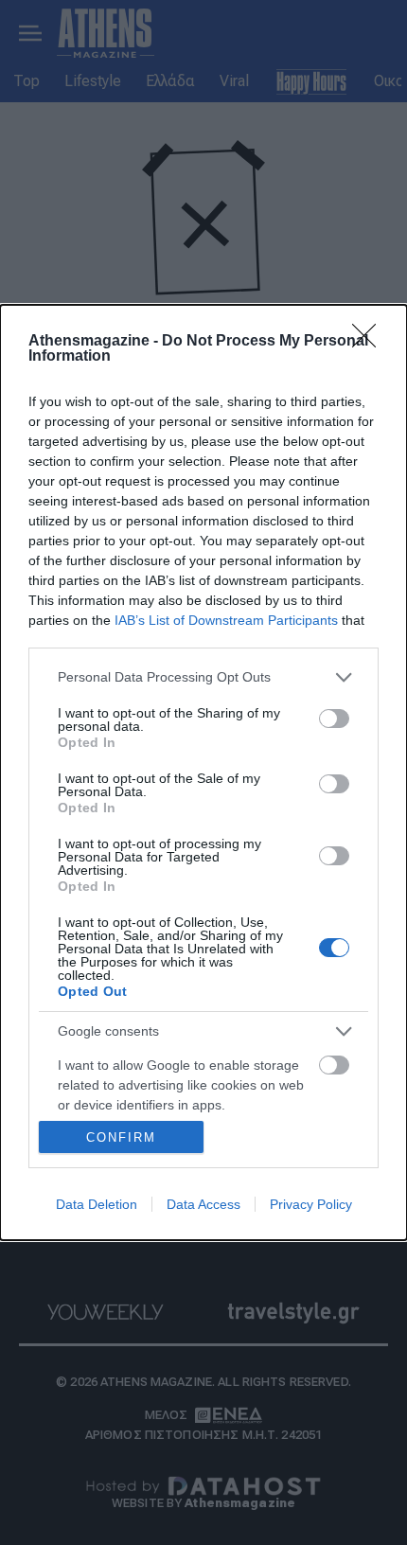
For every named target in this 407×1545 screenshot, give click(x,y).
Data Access (203, 1204)
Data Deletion (96, 1204)
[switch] (334, 718)
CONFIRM (121, 1137)
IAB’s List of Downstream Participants (226, 620)
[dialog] (203, 773)
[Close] (370, 342)
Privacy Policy (311, 1204)
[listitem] (203, 677)
